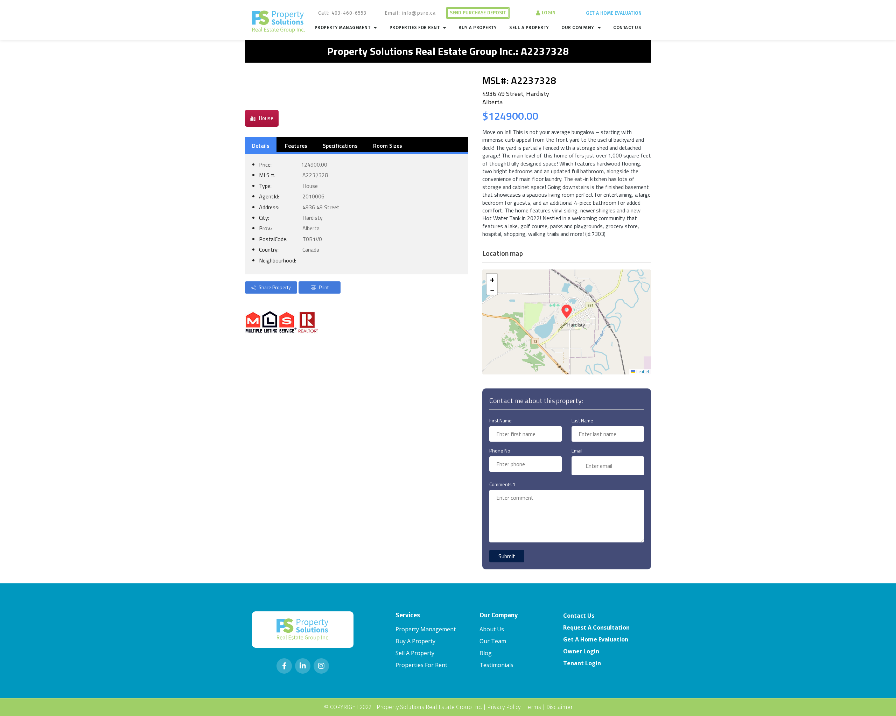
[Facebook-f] (284, 666)
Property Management (343, 27)
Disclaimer (559, 707)
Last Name (582, 420)
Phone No (499, 450)
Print (323, 287)
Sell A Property (529, 27)
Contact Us (627, 27)
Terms (533, 707)
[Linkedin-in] (302, 666)
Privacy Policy (503, 707)
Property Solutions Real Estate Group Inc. (429, 707)
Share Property (274, 287)
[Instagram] (321, 666)
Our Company (577, 27)
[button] (566, 311)
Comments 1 (502, 484)
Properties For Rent (415, 27)
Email (577, 450)
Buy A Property (477, 27)
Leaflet (642, 371)
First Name (500, 420)
